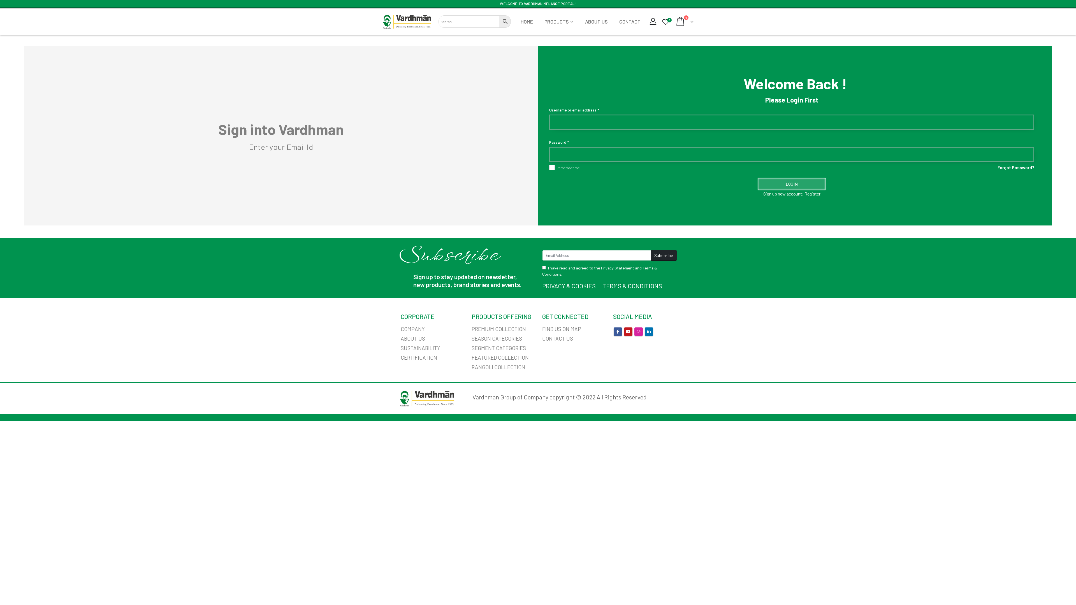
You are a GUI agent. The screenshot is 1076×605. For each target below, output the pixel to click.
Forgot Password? (1016, 167)
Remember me (568, 168)
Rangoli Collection (498, 367)
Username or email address (574, 110)
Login (792, 184)
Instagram (638, 331)
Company (413, 329)
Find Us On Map (561, 329)
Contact (630, 21)
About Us (596, 21)
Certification (419, 357)
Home (527, 21)
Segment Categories (499, 348)
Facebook (618, 331)
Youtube (628, 331)
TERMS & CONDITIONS (632, 285)
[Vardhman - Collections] (407, 21)
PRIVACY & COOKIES (569, 285)
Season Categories (497, 338)
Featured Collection (500, 357)
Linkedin (649, 331)
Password (559, 142)
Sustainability (420, 348)
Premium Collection (499, 329)
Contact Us (557, 338)
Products (556, 21)
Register (812, 193)
